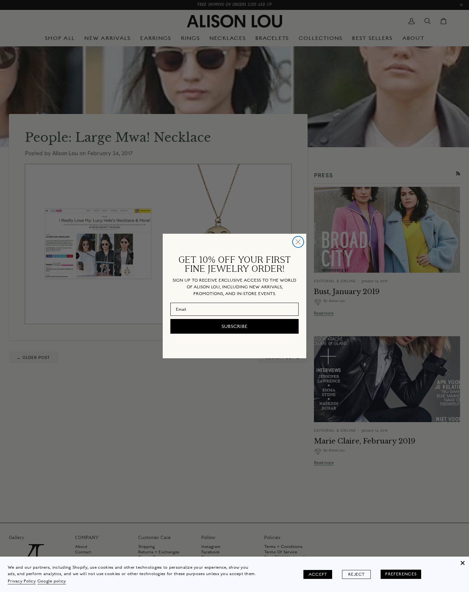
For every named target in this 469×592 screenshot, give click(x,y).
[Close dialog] (298, 241)
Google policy (51, 581)
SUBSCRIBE (234, 326)
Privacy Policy (22, 581)
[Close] (462, 563)
